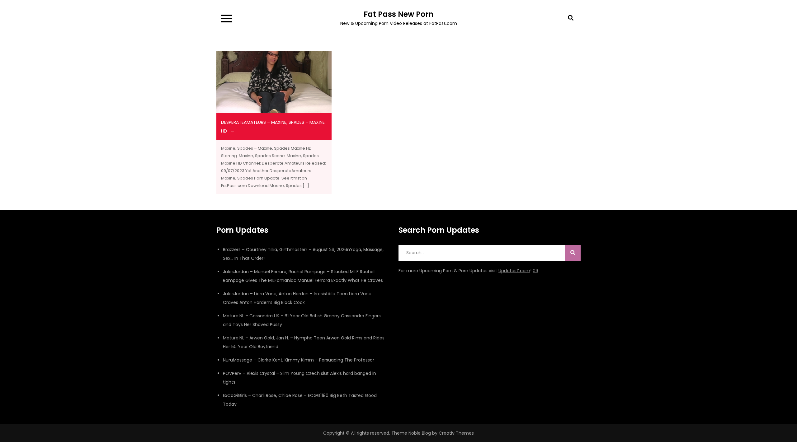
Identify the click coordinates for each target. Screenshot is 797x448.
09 (535, 271)
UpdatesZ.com (514, 271)
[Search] (573, 253)
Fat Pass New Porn (398, 14)
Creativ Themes (456, 433)
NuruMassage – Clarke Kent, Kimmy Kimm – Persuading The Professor (298, 360)
